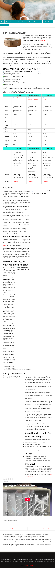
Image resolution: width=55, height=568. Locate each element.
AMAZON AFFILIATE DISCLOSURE (31, 555)
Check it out (15, 181)
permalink (11, 522)
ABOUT (13, 555)
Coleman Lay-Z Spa (44, 40)
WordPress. (32, 565)
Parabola (27, 565)
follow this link (22, 65)
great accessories (28, 410)
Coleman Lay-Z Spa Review (9, 528)
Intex (4, 190)
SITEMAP (41, 555)
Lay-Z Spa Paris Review (46, 528)
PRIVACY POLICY (19, 555)
